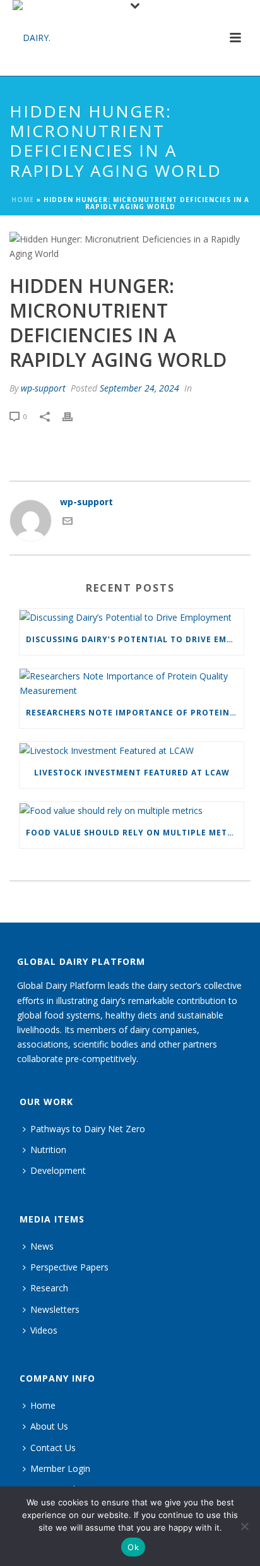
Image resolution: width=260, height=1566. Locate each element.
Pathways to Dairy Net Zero (87, 1129)
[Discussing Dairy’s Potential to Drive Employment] (132, 617)
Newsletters (55, 1309)
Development (58, 1170)
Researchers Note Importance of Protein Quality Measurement (135, 712)
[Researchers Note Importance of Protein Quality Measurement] (132, 683)
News (42, 1246)
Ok (133, 1547)
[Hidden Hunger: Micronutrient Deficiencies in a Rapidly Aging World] (130, 246)
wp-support (43, 388)
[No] (244, 1526)
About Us (49, 1426)
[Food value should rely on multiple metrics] (132, 810)
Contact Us (53, 1448)
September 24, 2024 (139, 388)
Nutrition (48, 1150)
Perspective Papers (69, 1267)
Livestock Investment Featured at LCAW (132, 772)
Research (49, 1288)
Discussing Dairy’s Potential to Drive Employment (135, 639)
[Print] (73, 416)
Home (22, 199)
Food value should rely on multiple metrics (135, 832)
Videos (43, 1330)
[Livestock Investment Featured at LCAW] (132, 750)
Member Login (60, 1468)
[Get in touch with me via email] (67, 523)
